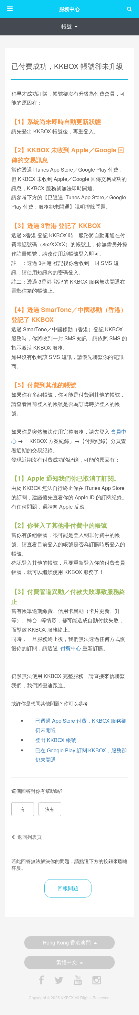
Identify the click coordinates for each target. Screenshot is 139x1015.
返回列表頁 (29, 836)
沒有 (49, 809)
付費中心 (70, 648)
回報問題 (68, 888)
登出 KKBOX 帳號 (55, 740)
